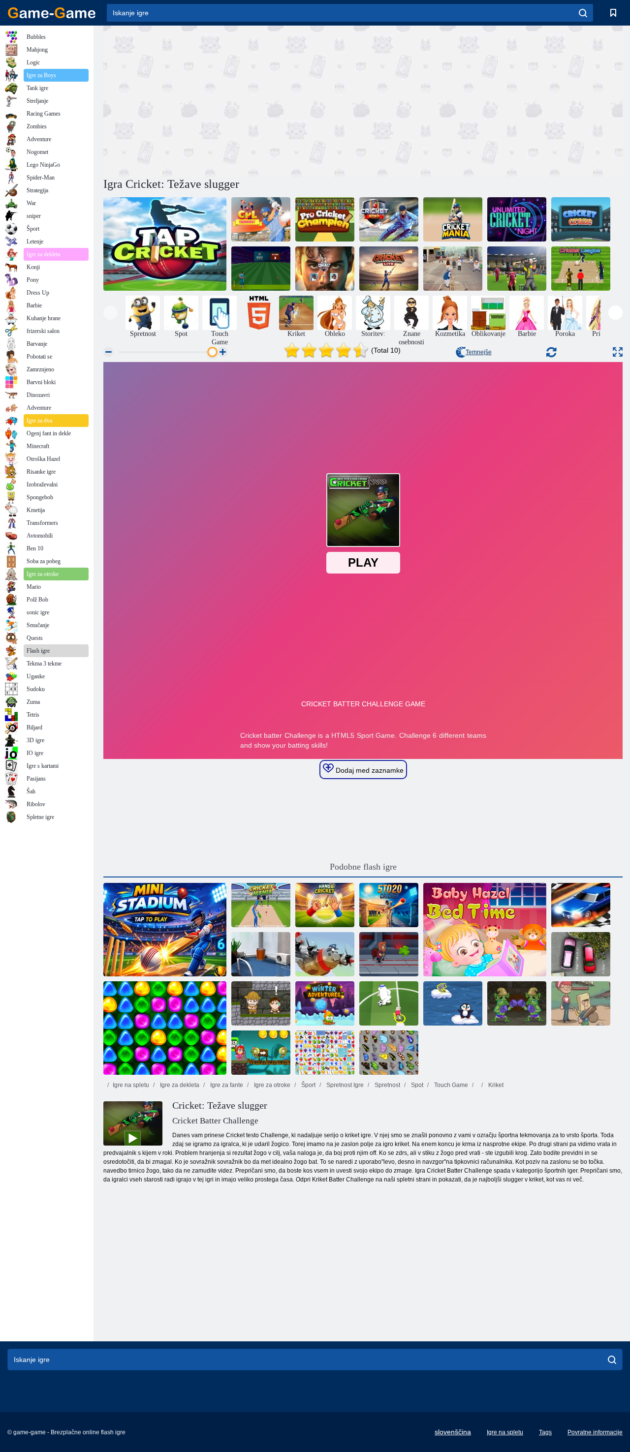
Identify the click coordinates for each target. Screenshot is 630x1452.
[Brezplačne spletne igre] (51, 12)
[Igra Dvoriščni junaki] (580, 1003)
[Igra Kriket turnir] (260, 219)
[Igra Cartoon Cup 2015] (388, 1003)
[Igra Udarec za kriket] (324, 268)
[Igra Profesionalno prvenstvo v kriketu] (324, 219)
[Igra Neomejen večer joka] (516, 219)
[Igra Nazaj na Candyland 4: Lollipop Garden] (164, 1028)
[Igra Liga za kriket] (580, 268)
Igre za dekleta (178, 1085)
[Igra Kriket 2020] (388, 219)
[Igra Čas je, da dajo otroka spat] (484, 929)
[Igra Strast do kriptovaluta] (580, 219)
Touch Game (450, 1085)
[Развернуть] (618, 352)
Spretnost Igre (344, 1085)
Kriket (495, 1085)
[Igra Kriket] (164, 244)
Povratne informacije (595, 1432)
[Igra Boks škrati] (516, 1003)
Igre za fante (226, 1085)
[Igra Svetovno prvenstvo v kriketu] (388, 268)
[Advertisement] (233, 100)
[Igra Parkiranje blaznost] (580, 954)
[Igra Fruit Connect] (324, 1052)
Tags (545, 1432)
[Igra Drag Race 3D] (580, 905)
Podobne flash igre (363, 867)
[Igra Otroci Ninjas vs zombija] (260, 1052)
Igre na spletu (131, 1085)
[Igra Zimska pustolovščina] (324, 1003)
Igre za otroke (271, 1085)
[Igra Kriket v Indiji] (452, 268)
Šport (307, 1085)
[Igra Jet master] (388, 954)
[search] (583, 12)
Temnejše (479, 352)
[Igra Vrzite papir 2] (260, 954)
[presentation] (110, 312)
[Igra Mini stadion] (164, 929)
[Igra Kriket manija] (452, 219)
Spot (416, 1085)
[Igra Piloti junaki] (324, 954)
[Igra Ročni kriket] (324, 905)
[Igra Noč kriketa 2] (260, 268)
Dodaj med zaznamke (369, 770)
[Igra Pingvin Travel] (452, 1003)
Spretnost (386, 1085)
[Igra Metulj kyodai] (388, 1052)
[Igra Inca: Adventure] (260, 1003)
